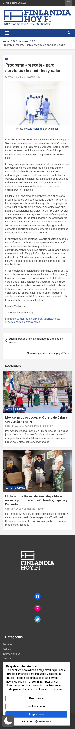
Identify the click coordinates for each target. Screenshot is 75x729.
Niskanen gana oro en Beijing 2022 (46, 353)
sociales (20, 322)
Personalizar (36, 698)
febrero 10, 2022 (14, 77)
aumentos (22, 318)
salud (56, 318)
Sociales (7, 644)
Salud (9, 59)
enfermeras (35, 318)
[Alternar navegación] (7, 33)
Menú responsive (68, 3)
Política (7, 649)
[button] (8, 721)
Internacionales (11, 653)
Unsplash (53, 128)
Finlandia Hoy (33, 77)
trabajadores (33, 322)
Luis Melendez (35, 128)
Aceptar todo (36, 714)
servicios (10, 322)
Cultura (20, 409)
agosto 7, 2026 (13, 508)
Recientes (13, 366)
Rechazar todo (36, 706)
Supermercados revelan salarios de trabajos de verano (36, 340)
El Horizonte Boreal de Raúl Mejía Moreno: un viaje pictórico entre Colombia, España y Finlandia (36, 500)
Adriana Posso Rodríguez (39, 425)
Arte (9, 409)
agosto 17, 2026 (14, 425)
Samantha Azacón (34, 508)
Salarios (47, 318)
